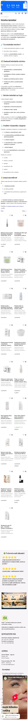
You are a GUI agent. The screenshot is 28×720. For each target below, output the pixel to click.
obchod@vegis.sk (9, 664)
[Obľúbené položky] (19, 13)
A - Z (2, 17)
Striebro (6, 17)
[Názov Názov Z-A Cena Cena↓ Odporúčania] (22, 211)
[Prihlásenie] (22, 13)
